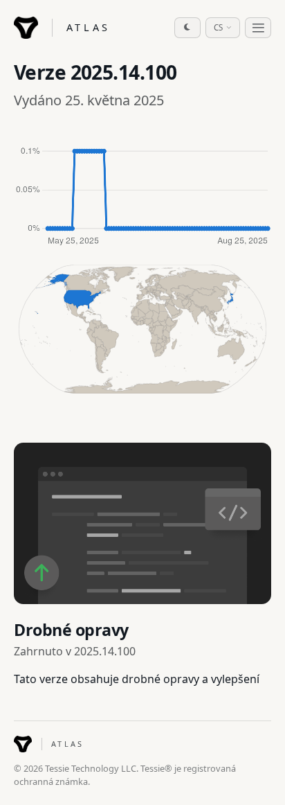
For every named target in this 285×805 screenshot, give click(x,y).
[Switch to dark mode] (187, 27)
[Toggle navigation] (258, 27)
